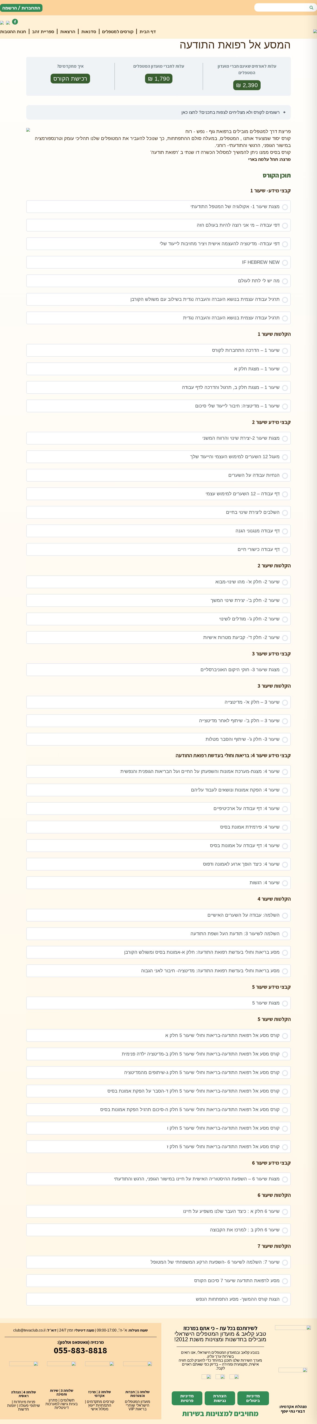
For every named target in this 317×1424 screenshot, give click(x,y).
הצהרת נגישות (219, 1398)
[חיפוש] (311, 8)
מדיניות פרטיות (187, 1398)
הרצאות (67, 31)
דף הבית (147, 31)
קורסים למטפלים (117, 31)
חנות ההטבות (13, 31)
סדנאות (88, 31)
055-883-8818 (80, 1350)
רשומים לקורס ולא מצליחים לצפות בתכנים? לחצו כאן (231, 112)
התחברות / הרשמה (21, 8)
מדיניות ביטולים (253, 1398)
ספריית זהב (42, 31)
